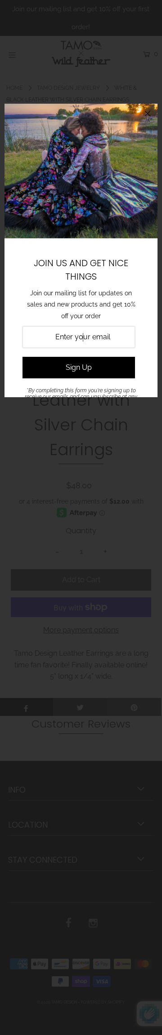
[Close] (148, 113)
